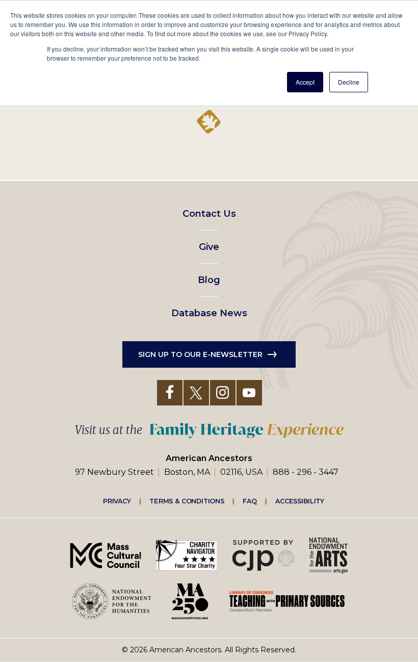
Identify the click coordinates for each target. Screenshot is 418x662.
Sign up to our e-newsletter (200, 354)
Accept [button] (305, 82)
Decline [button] (348, 82)
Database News (209, 313)
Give (209, 246)
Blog (209, 280)
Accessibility (299, 501)
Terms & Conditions (186, 501)
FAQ (250, 501)
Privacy (117, 501)
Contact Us (209, 213)
